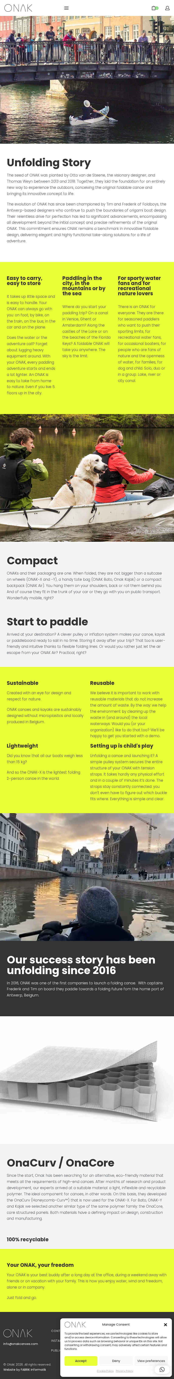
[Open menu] (66, 8)
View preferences (151, 1361)
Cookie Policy (105, 1371)
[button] (165, 1324)
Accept (81, 1361)
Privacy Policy (124, 1371)
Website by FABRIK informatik (24, 1370)
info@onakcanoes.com (20, 1344)
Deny (116, 1361)
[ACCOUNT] (167, 8)
